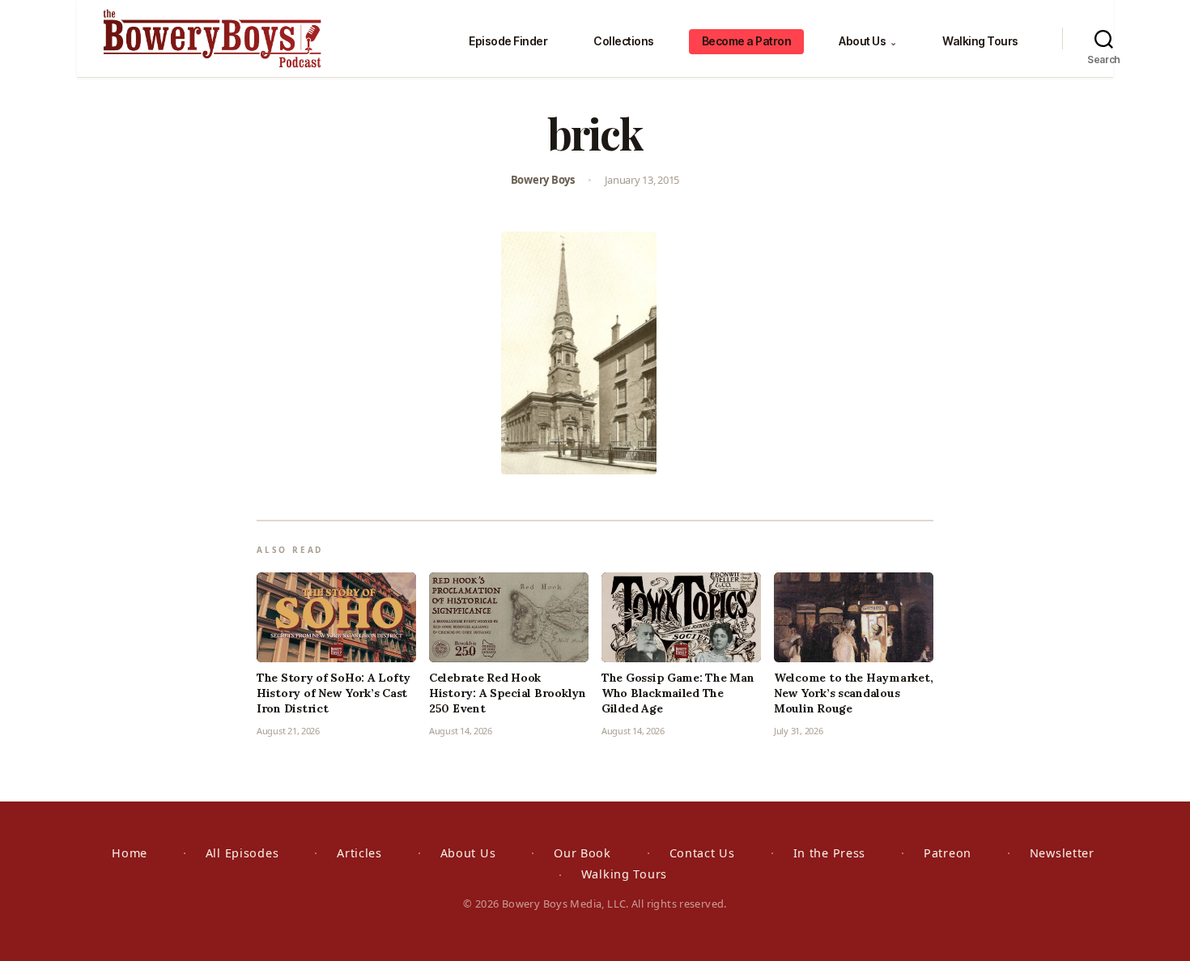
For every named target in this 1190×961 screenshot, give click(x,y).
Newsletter (1062, 853)
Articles (359, 853)
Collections (623, 41)
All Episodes (242, 853)
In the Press (829, 853)
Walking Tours (980, 41)
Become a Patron (747, 41)
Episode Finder (508, 41)
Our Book (582, 853)
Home (129, 853)
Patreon (947, 853)
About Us (867, 41)
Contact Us (702, 853)
